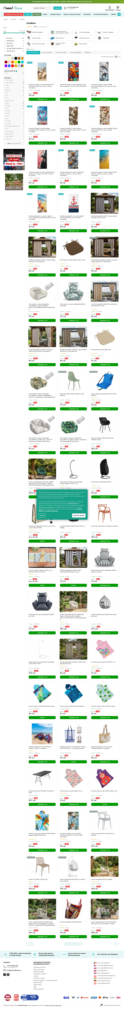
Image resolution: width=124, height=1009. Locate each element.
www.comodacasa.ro (103, 963)
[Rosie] (12, 66)
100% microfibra (15, 82)
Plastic (15, 103)
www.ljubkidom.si (102, 970)
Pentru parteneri (39, 989)
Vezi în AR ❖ (15, 51)
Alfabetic (87, 52)
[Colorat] (22, 65)
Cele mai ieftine (47, 52)
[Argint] (19, 66)
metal (15, 87)
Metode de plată (39, 971)
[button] (47, 26)
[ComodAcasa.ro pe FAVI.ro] (7, 997)
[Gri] (12, 58)
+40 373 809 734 (12, 966)
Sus (30, 944)
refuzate (41, 509)
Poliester (15, 105)
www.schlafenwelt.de (103, 981)
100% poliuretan (15, 133)
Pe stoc (15, 38)
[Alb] (6, 58)
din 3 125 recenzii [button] (41, 26)
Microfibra (15, 121)
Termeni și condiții (39, 978)
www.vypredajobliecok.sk (105, 968)
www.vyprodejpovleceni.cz (105, 965)
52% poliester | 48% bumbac (15, 126)
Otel (15, 92)
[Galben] (15, 62)
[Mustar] (15, 66)
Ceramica (15, 110)
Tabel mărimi (38, 984)
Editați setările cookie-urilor (53, 1005)
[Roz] (9, 62)
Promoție (15, 41)
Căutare (57, 8)
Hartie (15, 115)
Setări (42, 515)
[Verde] (19, 62)
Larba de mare (15, 131)
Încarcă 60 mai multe (73, 944)
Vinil (15, 98)
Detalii (42, 541)
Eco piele (15, 123)
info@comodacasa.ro (14, 970)
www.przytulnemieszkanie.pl (106, 975)
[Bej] (22, 58)
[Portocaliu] (12, 62)
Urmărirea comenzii (40, 967)
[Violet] (6, 66)
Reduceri (15, 46)
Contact (36, 976)
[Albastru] (9, 66)
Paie (15, 118)
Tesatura (15, 90)
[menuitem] (14, 14)
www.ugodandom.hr (103, 973)
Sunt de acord (78, 515)
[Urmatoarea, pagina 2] (115, 944)
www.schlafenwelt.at (103, 983)
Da (15, 73)
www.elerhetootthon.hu (104, 978)
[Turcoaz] (22, 62)
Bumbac (15, 113)
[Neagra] (15, 58)
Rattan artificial (15, 100)
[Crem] (9, 58)
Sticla (15, 108)
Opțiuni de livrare (39, 969)
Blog (35, 987)
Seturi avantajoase (15, 48)
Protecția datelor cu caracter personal (45, 980)
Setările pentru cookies (46, 507)
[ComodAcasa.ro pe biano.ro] (16, 997)
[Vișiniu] (6, 62)
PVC (15, 95)
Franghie (15, 139)
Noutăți (15, 43)
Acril (15, 128)
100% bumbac (15, 80)
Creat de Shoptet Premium (112, 1005)
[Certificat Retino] (29, 997)
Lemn (15, 85)
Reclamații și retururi (40, 974)
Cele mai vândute (75, 52)
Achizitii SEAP (38, 982)
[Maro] (19, 58)
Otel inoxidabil (15, 136)
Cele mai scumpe (61, 52)
